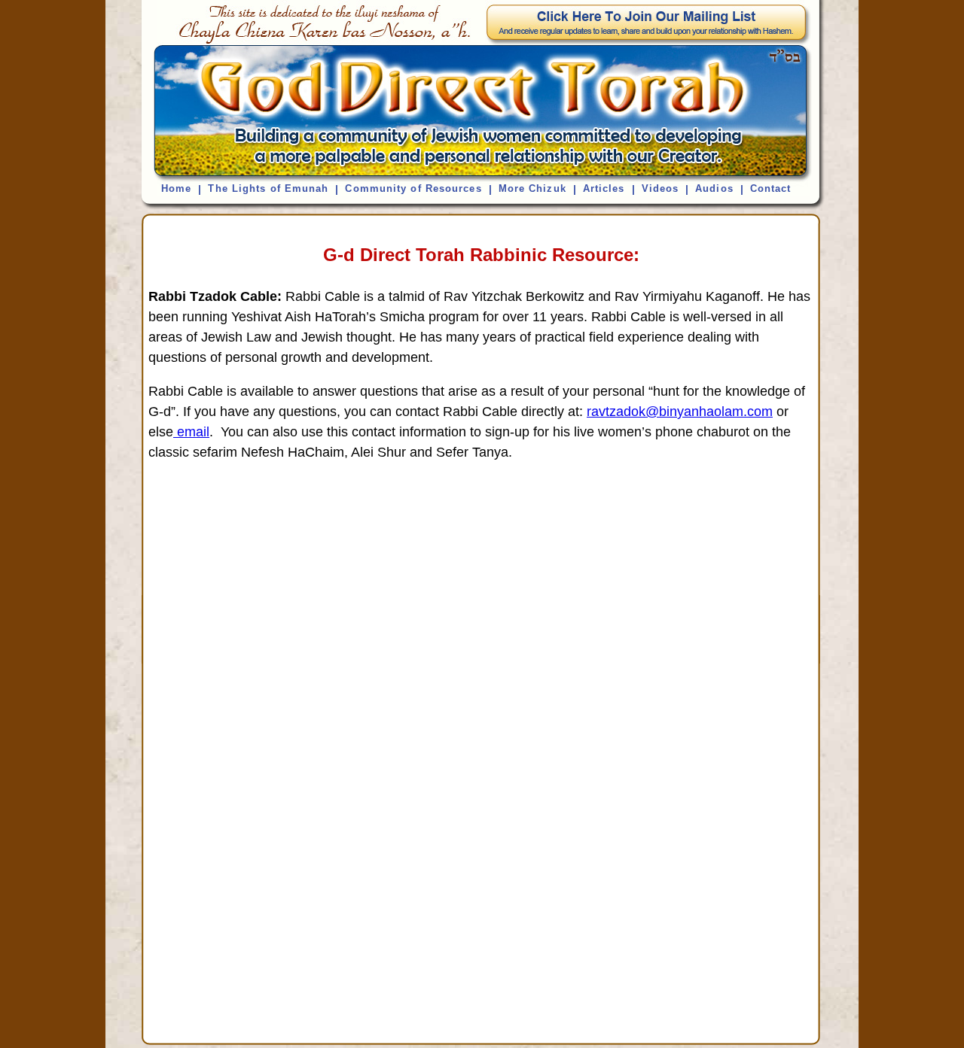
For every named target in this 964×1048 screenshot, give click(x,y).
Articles (604, 188)
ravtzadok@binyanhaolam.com (680, 411)
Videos (660, 188)
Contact (771, 188)
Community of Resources (413, 188)
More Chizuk (532, 188)
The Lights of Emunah (268, 188)
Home (176, 188)
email (191, 431)
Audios (714, 188)
